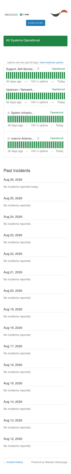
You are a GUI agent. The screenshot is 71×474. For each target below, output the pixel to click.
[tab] (6, 75)
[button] (35, 23)
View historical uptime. (52, 62)
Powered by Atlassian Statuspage (49, 462)
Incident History (13, 462)
